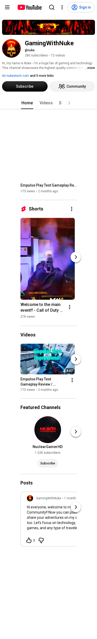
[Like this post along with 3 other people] (29, 540)
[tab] (27, 103)
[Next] (76, 257)
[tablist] (48, 103)
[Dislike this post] (41, 540)
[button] (69, 103)
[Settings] (62, 7)
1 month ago (73, 498)
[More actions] (71, 209)
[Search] (52, 7)
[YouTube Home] (29, 7)
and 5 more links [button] (42, 76)
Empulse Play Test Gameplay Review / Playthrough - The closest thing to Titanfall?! (48, 185)
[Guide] (7, 7)
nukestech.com (17, 76)
